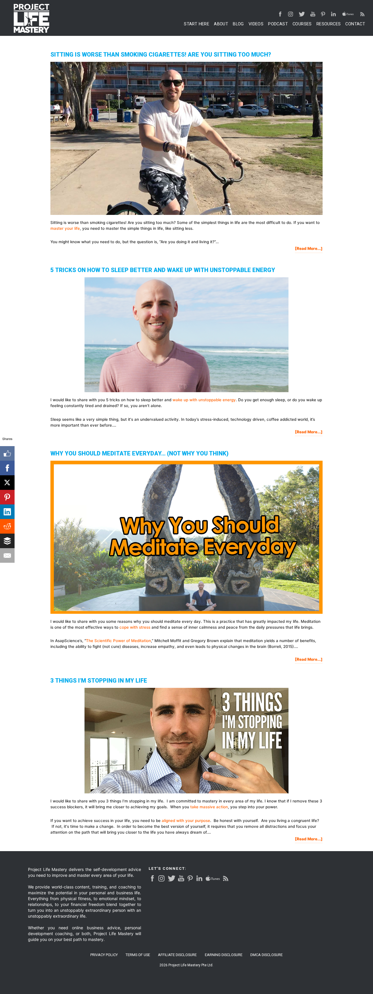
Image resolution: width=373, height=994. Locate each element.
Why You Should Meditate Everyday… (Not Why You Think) (139, 453)
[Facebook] (7, 468)
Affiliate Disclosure (177, 955)
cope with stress (134, 627)
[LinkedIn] (7, 511)
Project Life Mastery (31, 18)
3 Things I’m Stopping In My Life (98, 680)
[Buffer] (7, 541)
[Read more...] (309, 249)
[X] (7, 482)
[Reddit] (7, 526)
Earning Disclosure (223, 955)
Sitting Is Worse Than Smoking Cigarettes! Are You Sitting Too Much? (160, 54)
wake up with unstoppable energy (204, 399)
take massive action (209, 806)
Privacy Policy (104, 955)
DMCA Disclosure (266, 955)
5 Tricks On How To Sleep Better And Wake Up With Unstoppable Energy (162, 270)
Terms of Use (138, 955)
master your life (65, 228)
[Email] (7, 555)
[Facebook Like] (7, 453)
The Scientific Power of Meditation (118, 640)
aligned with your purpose (186, 820)
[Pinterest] (7, 497)
